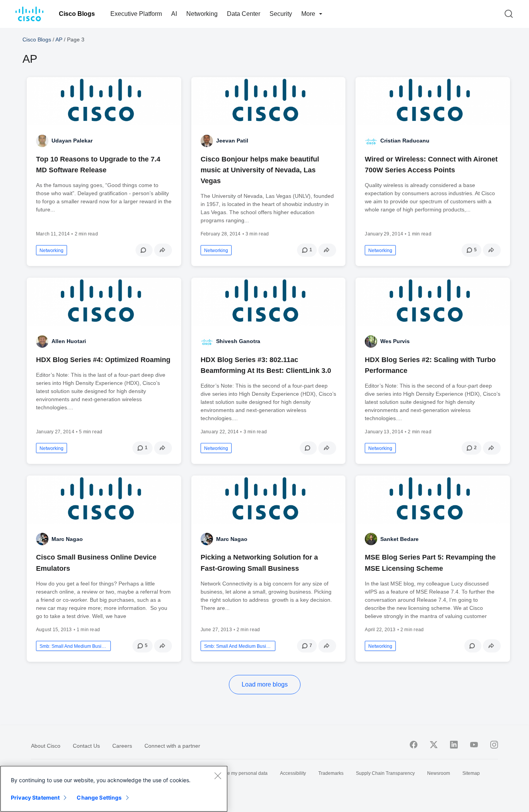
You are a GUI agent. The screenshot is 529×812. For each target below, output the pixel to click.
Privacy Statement (35, 797)
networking (52, 250)
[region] (114, 789)
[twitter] (434, 744)
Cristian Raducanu (404, 140)
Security (281, 13)
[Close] (218, 775)
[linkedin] (454, 744)
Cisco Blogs (77, 13)
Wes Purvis (395, 341)
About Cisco (45, 746)
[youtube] (474, 744)
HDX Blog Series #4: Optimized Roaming (103, 360)
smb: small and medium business (73, 646)
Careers (122, 746)
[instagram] (494, 744)
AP (58, 39)
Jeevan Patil (232, 140)
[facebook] (413, 744)
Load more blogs (265, 684)
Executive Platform (136, 13)
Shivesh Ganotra (238, 341)
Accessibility (293, 773)
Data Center (243, 13)
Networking (202, 13)
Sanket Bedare (399, 539)
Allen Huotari (69, 341)
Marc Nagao (67, 539)
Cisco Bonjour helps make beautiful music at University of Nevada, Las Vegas (260, 170)
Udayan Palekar (72, 140)
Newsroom (438, 773)
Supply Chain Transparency (385, 773)
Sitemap (471, 773)
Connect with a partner (172, 746)
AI (174, 13)
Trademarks (331, 773)
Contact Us (86, 746)
